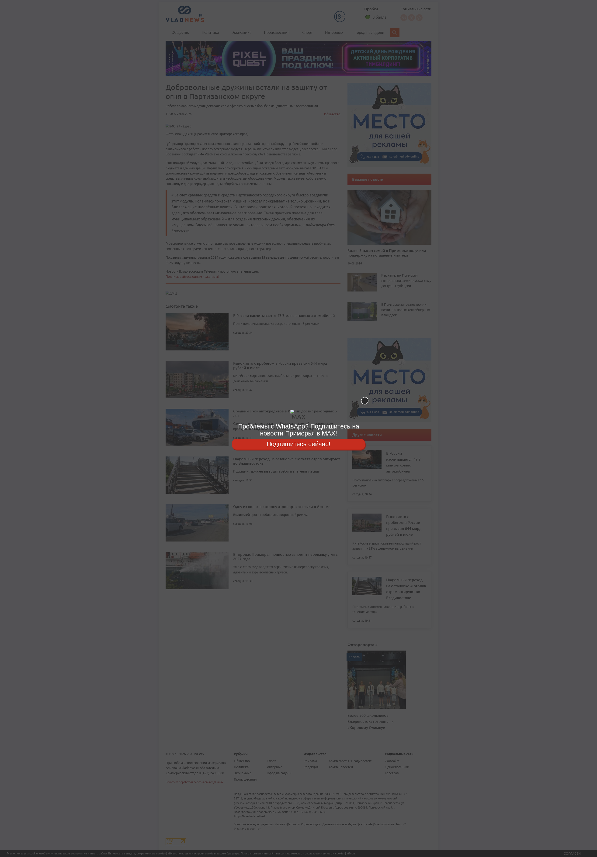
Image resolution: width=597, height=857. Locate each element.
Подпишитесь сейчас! (298, 444)
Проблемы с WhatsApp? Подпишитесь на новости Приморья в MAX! (298, 430)
